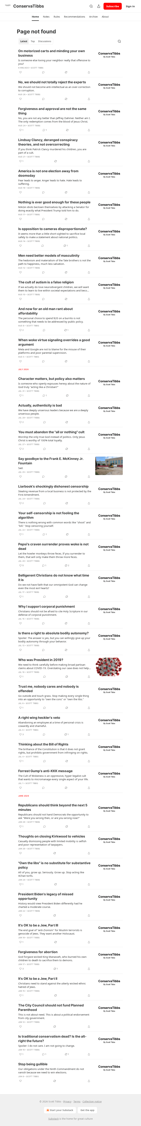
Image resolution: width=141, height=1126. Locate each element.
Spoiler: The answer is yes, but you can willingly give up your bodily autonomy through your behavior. (54, 639)
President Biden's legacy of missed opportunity (45, 896)
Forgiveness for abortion (38, 952)
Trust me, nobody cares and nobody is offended (48, 689)
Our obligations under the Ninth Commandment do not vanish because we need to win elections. (51, 1070)
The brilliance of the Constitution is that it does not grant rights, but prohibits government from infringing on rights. (53, 750)
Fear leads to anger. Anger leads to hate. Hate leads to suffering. (50, 182)
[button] (35, 17)
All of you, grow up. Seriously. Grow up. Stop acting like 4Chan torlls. (51, 874)
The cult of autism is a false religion (46, 282)
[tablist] (35, 41)
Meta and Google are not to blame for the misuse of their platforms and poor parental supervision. (52, 351)
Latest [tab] (23, 41)
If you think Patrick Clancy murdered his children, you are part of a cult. (52, 150)
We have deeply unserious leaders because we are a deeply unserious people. (53, 411)
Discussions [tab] (44, 41)
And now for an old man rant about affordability (45, 311)
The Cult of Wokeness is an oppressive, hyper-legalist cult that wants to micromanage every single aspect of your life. (53, 777)
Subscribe (112, 6)
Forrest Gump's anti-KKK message (45, 771)
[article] (70, 61)
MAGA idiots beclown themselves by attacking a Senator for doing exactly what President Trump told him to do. (53, 208)
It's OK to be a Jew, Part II (37, 979)
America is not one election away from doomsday (48, 173)
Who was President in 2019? (40, 660)
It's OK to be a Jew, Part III (38, 925)
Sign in (130, 6)
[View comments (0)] (43, 72)
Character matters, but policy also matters (51, 379)
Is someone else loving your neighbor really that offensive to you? (54, 61)
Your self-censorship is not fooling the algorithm (48, 515)
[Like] (20, 72)
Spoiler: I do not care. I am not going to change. (46, 1045)
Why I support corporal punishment (46, 607)
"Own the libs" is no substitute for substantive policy (54, 865)
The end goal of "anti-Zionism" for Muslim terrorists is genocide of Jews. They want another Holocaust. (50, 931)
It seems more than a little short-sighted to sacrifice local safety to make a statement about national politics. (51, 235)
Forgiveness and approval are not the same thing (52, 111)
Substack (53, 1118)
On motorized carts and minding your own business (51, 53)
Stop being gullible (32, 1064)
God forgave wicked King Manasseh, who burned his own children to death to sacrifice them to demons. (52, 958)
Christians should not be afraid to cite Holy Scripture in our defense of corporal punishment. (53, 613)
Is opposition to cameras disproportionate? (52, 229)
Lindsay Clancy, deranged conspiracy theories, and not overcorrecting (48, 142)
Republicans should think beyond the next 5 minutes (52, 807)
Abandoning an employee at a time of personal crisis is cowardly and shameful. (50, 724)
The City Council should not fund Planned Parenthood (51, 1007)
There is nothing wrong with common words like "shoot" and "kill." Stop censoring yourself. (54, 524)
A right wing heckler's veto (39, 718)
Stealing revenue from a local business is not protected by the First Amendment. (54, 492)
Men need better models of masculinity (48, 256)
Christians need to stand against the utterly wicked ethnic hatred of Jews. (52, 985)
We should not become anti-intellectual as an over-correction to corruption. (54, 88)
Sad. (20, 468)
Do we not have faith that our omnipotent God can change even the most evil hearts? (52, 586)
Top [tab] (33, 41)
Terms (76, 1101)
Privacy (67, 1101)
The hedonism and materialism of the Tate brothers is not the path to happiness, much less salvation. (54, 262)
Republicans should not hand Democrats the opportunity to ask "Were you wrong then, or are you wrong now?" (53, 816)
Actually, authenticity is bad (40, 405)
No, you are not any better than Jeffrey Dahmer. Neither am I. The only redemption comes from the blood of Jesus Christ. (54, 119)
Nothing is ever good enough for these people (54, 202)
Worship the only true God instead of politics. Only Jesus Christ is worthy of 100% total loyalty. (51, 438)
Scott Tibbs (37, 68)
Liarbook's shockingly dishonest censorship (53, 486)
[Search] (91, 6)
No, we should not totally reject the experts (52, 82)
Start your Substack (61, 1110)
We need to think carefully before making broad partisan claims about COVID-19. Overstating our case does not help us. (53, 666)
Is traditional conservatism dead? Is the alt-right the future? (52, 1038)
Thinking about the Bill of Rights (43, 744)
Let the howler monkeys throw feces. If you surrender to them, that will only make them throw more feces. (51, 555)
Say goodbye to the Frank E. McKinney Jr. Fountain (50, 461)
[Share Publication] (98, 6)
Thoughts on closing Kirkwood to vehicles (51, 836)
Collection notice (92, 1101)
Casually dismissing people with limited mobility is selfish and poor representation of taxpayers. (52, 842)
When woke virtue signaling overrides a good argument (54, 342)
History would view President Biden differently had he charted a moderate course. (50, 905)
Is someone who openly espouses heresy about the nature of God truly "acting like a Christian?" (54, 385)
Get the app (87, 1110)
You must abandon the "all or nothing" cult (51, 432)
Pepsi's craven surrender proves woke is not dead (53, 546)
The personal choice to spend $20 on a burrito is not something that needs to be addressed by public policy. (50, 319)
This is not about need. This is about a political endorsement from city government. (53, 1016)
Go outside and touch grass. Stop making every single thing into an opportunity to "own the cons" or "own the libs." (53, 697)
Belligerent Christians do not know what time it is (53, 577)
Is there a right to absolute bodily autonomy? (53, 633)
